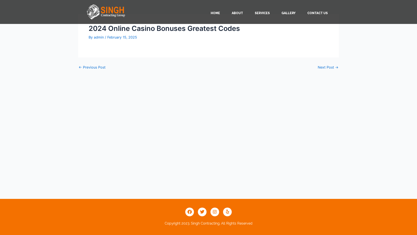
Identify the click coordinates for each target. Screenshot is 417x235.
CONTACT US (317, 13)
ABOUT (237, 13)
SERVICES (262, 13)
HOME (215, 13)
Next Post (328, 67)
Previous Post (92, 67)
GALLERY (288, 13)
